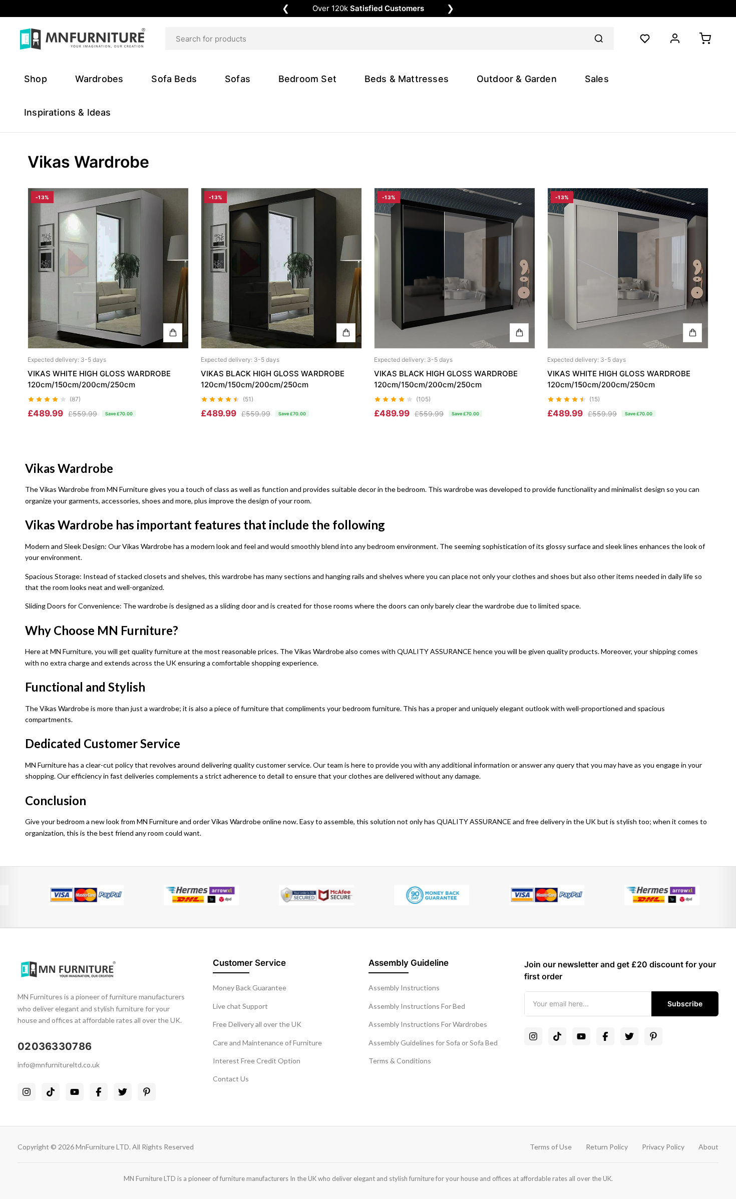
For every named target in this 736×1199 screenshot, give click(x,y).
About (708, 1146)
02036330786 (55, 1046)
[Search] (598, 38)
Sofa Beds (174, 79)
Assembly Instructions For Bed (417, 1006)
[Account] (675, 39)
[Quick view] (172, 199)
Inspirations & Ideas (67, 112)
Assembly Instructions (404, 987)
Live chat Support (240, 1006)
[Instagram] (27, 1092)
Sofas (237, 79)
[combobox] (389, 38)
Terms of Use (551, 1146)
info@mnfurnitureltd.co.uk (59, 1064)
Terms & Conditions (400, 1060)
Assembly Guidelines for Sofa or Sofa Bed (433, 1042)
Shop (35, 79)
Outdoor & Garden (517, 79)
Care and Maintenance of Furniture (267, 1042)
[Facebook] (99, 1092)
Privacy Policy (663, 1146)
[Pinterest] (147, 1092)
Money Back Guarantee (249, 987)
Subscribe (684, 1003)
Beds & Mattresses (406, 79)
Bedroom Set (307, 79)
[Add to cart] (172, 332)
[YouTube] (75, 1092)
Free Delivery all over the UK (257, 1024)
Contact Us (231, 1078)
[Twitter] (123, 1092)
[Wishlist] (645, 39)
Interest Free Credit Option (256, 1060)
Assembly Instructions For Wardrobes (428, 1024)
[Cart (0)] (705, 39)
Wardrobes (99, 79)
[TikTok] (51, 1092)
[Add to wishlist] (172, 222)
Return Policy (607, 1146)
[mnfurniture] (82, 39)
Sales (597, 79)
